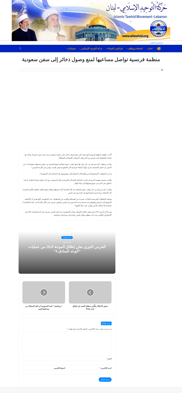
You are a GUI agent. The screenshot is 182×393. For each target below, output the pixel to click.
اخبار (150, 48)
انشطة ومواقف (135, 48)
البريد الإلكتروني (106, 368)
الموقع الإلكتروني (59, 368)
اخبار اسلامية (67, 237)
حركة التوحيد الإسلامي (92, 48)
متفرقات (71, 48)
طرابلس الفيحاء (115, 48)
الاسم (109, 359)
